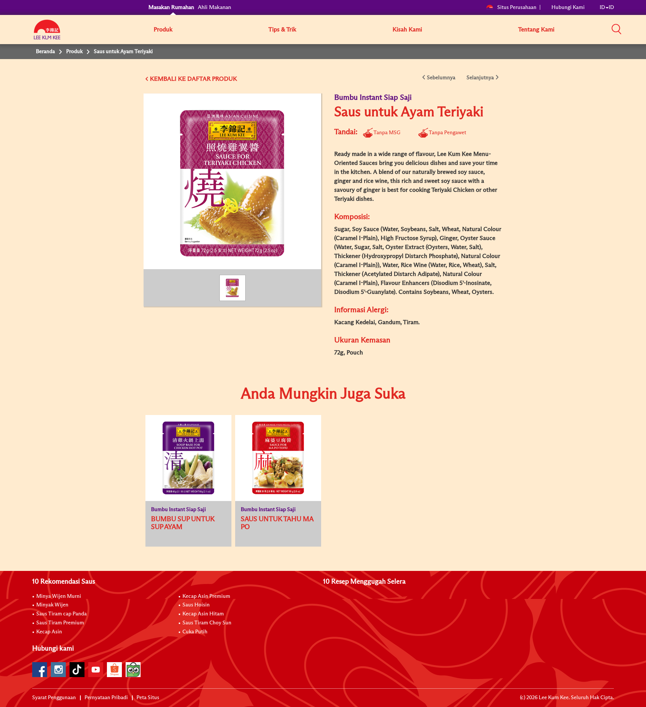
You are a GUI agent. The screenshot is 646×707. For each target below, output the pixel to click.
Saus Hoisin (196, 605)
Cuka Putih (194, 631)
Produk (163, 30)
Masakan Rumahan (171, 7)
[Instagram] (58, 669)
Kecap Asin (49, 631)
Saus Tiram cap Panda (61, 614)
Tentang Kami (536, 30)
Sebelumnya (441, 77)
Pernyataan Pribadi (106, 697)
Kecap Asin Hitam (203, 614)
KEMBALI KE (168, 79)
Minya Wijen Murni (58, 596)
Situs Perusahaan (516, 7)
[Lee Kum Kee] (47, 33)
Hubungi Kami (568, 7)
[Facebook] (39, 669)
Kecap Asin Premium (206, 596)
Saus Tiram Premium (60, 622)
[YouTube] (95, 669)
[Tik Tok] (77, 669)
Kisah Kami (407, 30)
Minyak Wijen (52, 605)
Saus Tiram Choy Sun (206, 622)
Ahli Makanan (214, 7)
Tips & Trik (282, 30)
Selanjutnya (480, 77)
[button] (616, 29)
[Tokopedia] (133, 669)
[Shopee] (114, 669)
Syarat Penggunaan (54, 697)
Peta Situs (147, 697)
